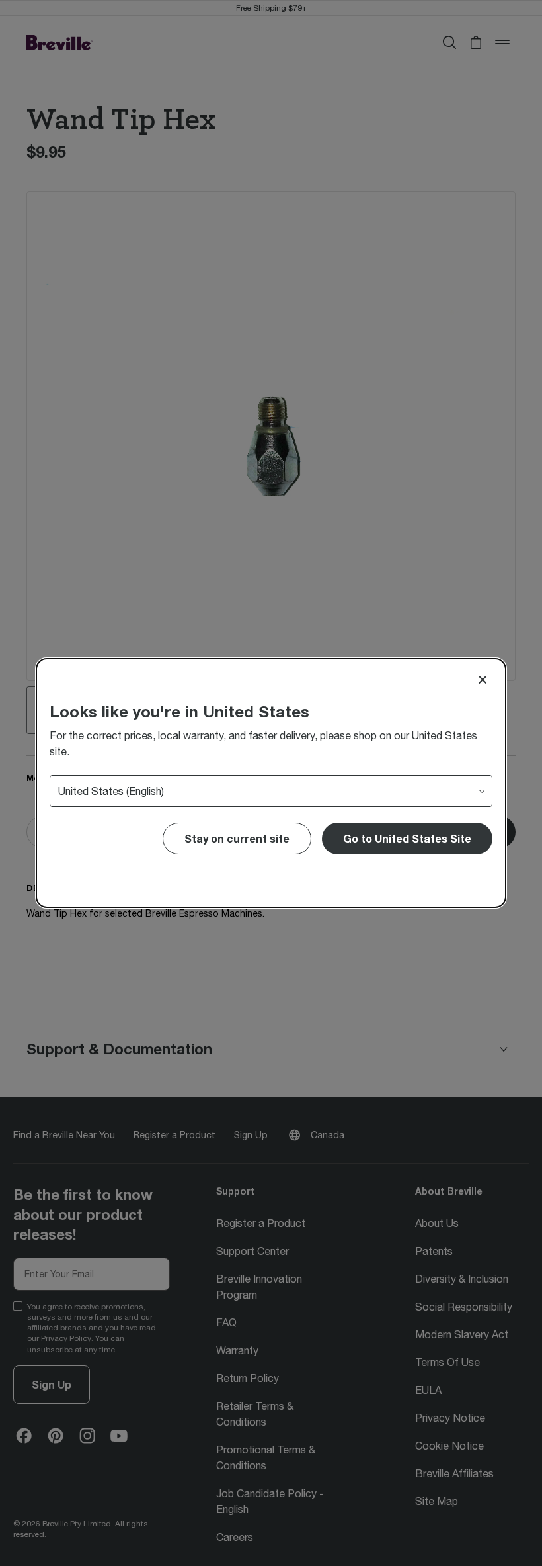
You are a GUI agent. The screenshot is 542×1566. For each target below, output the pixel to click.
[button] (407, 838)
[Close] (482, 680)
